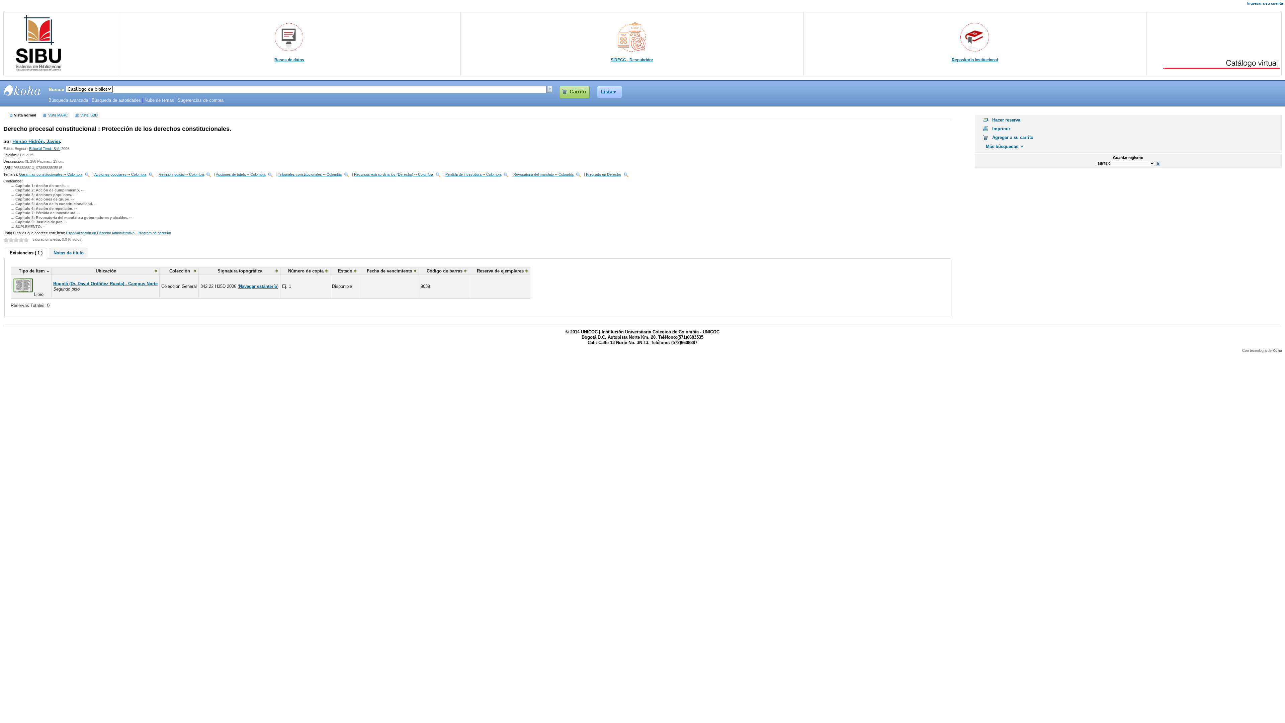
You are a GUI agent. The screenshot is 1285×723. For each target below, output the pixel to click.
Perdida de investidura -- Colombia (473, 174)
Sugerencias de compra (201, 100)
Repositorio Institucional (975, 60)
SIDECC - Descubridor (632, 60)
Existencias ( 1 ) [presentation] (26, 252)
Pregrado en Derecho (603, 174)
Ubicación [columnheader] (106, 270)
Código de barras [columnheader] (444, 270)
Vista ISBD (89, 115)
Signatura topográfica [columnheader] (240, 270)
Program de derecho (154, 233)
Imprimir (1001, 128)
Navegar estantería (258, 286)
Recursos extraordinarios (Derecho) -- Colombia (393, 174)
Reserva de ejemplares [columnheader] (500, 270)
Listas (608, 91)
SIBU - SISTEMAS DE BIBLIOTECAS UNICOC (22, 90)
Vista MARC (58, 115)
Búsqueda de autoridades (116, 100)
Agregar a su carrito (1012, 137)
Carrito (578, 91)
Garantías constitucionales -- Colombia (50, 174)
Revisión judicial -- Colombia (181, 174)
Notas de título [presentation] (69, 252)
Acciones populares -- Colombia (120, 174)
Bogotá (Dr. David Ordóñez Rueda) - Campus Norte (105, 283)
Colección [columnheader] (179, 270)
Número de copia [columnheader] (306, 270)
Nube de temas (159, 100)
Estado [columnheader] (345, 270)
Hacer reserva (1006, 120)
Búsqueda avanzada (68, 100)
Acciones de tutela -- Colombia (240, 174)
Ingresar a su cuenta (1265, 3)
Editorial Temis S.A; (44, 149)
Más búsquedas (1002, 146)
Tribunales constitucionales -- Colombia (310, 174)
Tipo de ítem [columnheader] (32, 270)
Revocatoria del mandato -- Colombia (543, 174)
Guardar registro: (1128, 158)
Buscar (57, 89)
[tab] (26, 253)
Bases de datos (289, 60)
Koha (1277, 350)
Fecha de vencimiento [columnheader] (389, 270)
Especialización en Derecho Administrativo (100, 233)
